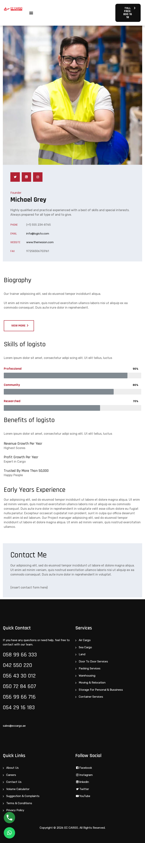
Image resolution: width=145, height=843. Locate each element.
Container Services (91, 696)
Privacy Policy (15, 810)
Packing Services (89, 668)
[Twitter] (15, 177)
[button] (31, 13)
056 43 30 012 (19, 675)
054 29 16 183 (19, 707)
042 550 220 (17, 665)
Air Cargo (85, 640)
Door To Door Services (93, 661)
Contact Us (14, 782)
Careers (11, 775)
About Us (12, 767)
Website (15, 242)
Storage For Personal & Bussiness (101, 689)
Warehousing (87, 675)
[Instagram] (37, 177)
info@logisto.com (37, 233)
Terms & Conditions (19, 803)
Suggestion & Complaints (22, 796)
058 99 (12, 654)
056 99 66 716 (19, 696)
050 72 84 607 (19, 686)
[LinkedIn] (26, 177)
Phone (14, 225)
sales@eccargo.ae (14, 725)
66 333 (29, 654)
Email (13, 233)
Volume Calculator (17, 789)
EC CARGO (71, 827)
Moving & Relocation (92, 682)
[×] (9, 832)
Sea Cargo (85, 647)
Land (82, 654)
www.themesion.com (40, 242)
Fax (12, 251)
